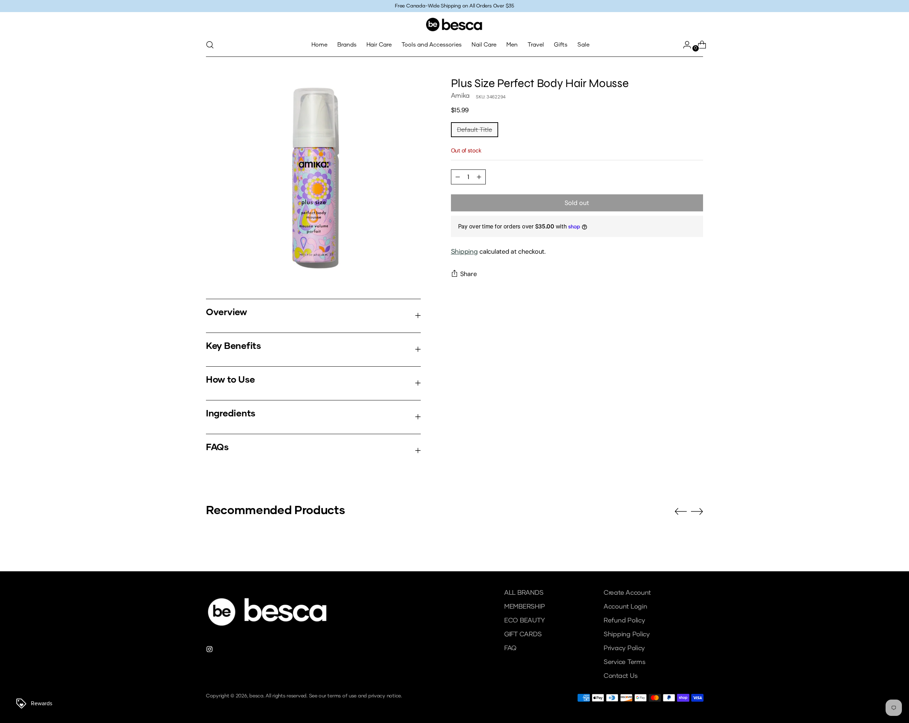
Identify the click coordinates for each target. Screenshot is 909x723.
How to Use (230, 380)
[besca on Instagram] (210, 651)
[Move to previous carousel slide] (681, 512)
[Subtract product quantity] (479, 177)
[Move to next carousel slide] (697, 511)
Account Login (625, 607)
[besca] (454, 24)
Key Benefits (233, 346)
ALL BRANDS (523, 593)
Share (468, 274)
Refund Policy (624, 620)
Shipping (464, 252)
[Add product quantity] (457, 177)
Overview (226, 312)
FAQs (217, 447)
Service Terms (625, 662)
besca (256, 696)
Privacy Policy (624, 648)
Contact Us (620, 676)
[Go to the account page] (684, 45)
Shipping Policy (627, 634)
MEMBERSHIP (524, 607)
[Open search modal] (210, 45)
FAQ (510, 648)
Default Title (474, 129)
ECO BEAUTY (524, 620)
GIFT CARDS (522, 634)
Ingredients (230, 413)
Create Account (627, 593)
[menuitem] (319, 45)
